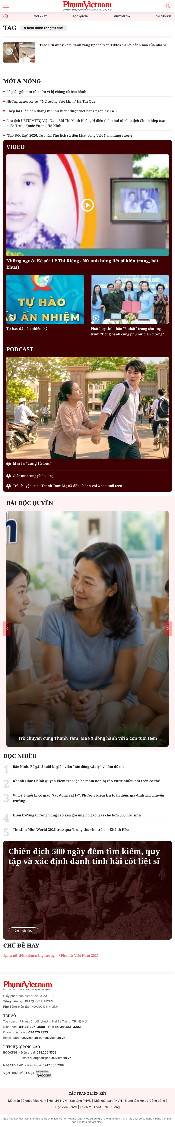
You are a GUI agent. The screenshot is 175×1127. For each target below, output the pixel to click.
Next (168, 628)
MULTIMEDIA (122, 16)
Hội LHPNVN (58, 1101)
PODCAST (19, 349)
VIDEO (15, 146)
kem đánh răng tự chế (45, 28)
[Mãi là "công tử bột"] (87, 408)
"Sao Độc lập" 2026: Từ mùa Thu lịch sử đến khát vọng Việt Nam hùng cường (69, 135)
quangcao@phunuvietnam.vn (50, 1058)
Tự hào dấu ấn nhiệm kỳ (26, 328)
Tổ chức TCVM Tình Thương (100, 1107)
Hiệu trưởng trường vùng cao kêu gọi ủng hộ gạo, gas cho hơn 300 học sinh (77, 815)
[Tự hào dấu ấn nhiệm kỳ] (45, 299)
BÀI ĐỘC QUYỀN (29, 503)
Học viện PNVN (66, 1107)
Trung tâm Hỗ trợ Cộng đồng (145, 1101)
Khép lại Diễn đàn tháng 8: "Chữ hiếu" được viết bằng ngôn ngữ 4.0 (61, 111)
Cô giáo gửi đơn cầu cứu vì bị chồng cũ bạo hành (46, 91)
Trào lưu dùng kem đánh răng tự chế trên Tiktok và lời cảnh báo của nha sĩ (102, 45)
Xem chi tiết (23, 931)
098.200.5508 (46, 1052)
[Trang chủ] (5, 16)
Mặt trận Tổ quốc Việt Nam (27, 1101)
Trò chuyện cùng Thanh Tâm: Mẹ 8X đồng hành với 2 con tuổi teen (67, 485)
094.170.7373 (38, 1032)
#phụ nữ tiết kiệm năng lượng (29, 955)
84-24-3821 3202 (68, 1027)
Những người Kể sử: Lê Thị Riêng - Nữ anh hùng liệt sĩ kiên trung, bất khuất (82, 264)
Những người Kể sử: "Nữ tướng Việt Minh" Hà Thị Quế (50, 101)
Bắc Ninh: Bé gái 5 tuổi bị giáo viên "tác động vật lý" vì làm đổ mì (68, 766)
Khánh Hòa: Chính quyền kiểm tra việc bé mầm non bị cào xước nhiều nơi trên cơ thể (86, 781)
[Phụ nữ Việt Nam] (27, 986)
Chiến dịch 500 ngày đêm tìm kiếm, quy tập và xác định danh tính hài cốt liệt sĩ (84, 856)
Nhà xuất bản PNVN (108, 1101)
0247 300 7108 (53, 1065)
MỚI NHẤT (40, 16)
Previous (7, 628)
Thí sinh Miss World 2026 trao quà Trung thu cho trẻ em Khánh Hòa (71, 829)
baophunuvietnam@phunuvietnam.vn (38, 1038)
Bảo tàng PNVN (80, 1101)
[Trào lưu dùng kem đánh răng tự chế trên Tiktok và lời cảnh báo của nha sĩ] (19, 52)
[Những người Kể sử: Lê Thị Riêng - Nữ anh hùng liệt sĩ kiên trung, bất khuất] (87, 205)
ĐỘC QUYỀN (80, 16)
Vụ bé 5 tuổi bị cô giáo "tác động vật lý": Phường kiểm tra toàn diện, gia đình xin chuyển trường (88, 798)
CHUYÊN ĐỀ (163, 16)
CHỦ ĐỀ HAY (21, 945)
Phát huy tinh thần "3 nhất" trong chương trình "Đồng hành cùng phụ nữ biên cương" (127, 331)
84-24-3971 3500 (32, 1027)
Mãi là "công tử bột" (32, 463)
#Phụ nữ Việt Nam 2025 (79, 955)
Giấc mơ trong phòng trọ (33, 475)
